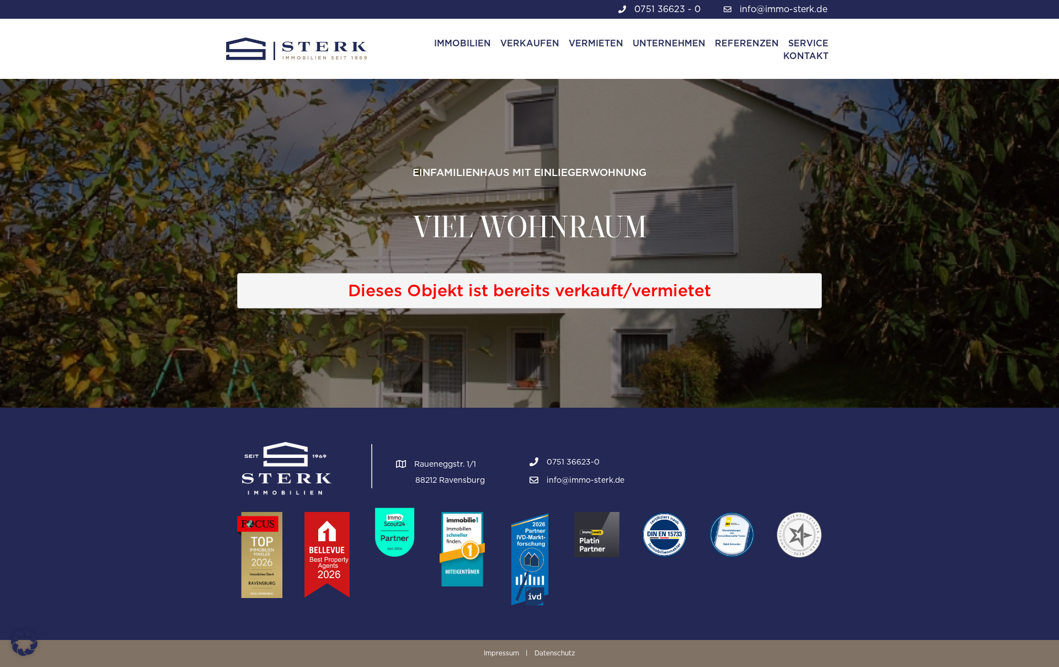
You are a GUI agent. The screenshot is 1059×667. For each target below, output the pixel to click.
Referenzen (747, 43)
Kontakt (805, 56)
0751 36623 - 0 (667, 9)
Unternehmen (669, 43)
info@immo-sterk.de (783, 9)
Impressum (501, 653)
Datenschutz (554, 653)
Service (808, 43)
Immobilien (462, 43)
